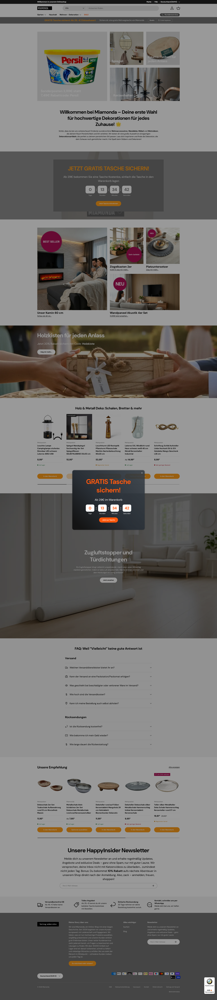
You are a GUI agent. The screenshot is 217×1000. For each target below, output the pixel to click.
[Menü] (213, 978)
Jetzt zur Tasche (108, 520)
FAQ (156, 2)
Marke (149, 2)
